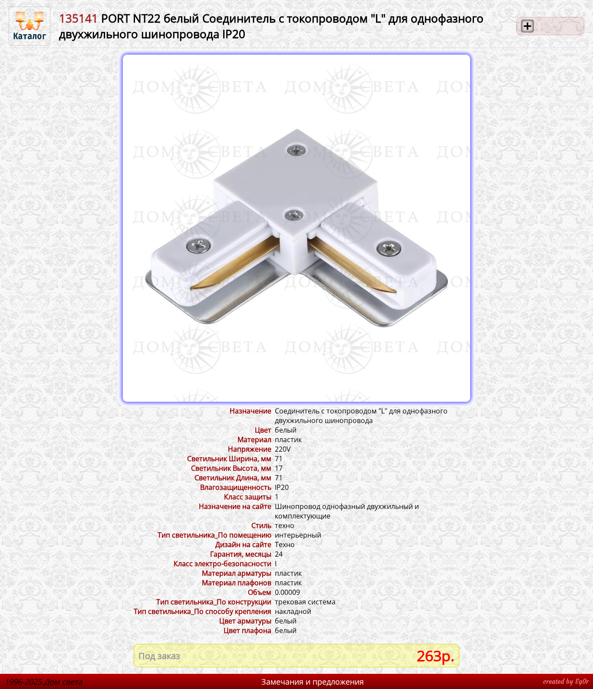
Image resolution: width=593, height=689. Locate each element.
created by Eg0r (566, 681)
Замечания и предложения (312, 681)
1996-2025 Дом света (43, 681)
